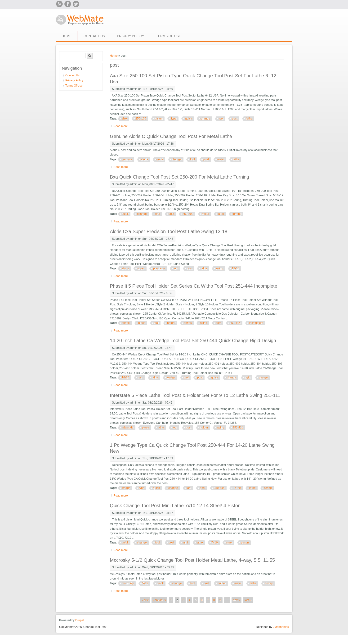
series (188, 323)
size (124, 118)
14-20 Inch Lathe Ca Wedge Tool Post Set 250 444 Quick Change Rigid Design (193, 340)
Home (66, 36)
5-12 (145, 583)
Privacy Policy (130, 36)
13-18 (235, 268)
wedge (171, 377)
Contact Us (94, 36)
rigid (247, 377)
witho (203, 323)
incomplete (256, 323)
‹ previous (159, 600)
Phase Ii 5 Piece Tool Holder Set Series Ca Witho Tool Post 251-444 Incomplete (193, 286)
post (234, 118)
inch (140, 377)
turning (236, 214)
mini (185, 542)
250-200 (188, 214)
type (174, 118)
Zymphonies (281, 627)
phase (126, 323)
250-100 (140, 118)
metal (220, 159)
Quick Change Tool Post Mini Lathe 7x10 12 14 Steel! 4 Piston (175, 505)
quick (188, 118)
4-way (269, 583)
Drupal (79, 620)
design (263, 377)
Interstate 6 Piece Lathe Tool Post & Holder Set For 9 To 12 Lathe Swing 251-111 (195, 395)
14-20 (125, 377)
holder (171, 323)
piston (159, 118)
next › (236, 600)
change (205, 118)
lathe (249, 118)
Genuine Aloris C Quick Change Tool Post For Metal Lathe (171, 136)
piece (141, 323)
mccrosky (128, 583)
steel (229, 542)
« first (145, 600)
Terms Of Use (168, 36)
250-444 (219, 488)
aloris (144, 159)
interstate (128, 427)
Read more (120, 126)
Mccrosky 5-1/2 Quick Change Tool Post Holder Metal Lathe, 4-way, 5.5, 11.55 (192, 560)
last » (248, 600)
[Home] (80, 25)
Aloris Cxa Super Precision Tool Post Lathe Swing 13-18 (168, 231)
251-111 (238, 427)
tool (221, 118)
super (141, 268)
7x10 (214, 542)
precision (159, 268)
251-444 (235, 323)
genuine (127, 159)
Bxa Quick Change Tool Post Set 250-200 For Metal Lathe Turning (179, 176)
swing (219, 268)
